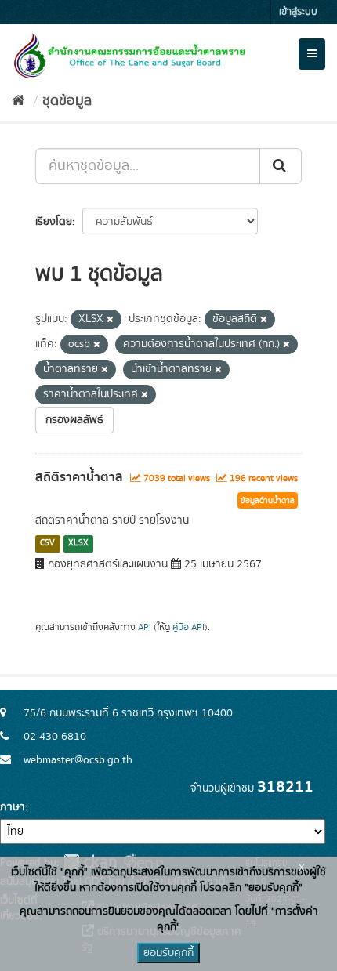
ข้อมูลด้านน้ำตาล (268, 500)
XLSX (78, 543)
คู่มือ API (188, 627)
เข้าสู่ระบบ (298, 12)
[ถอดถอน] (110, 319)
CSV (47, 543)
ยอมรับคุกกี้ (168, 953)
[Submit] (280, 166)
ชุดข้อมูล (67, 101)
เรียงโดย (53, 222)
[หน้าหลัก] (18, 101)
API (144, 627)
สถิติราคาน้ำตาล (79, 477)
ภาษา (12, 807)
